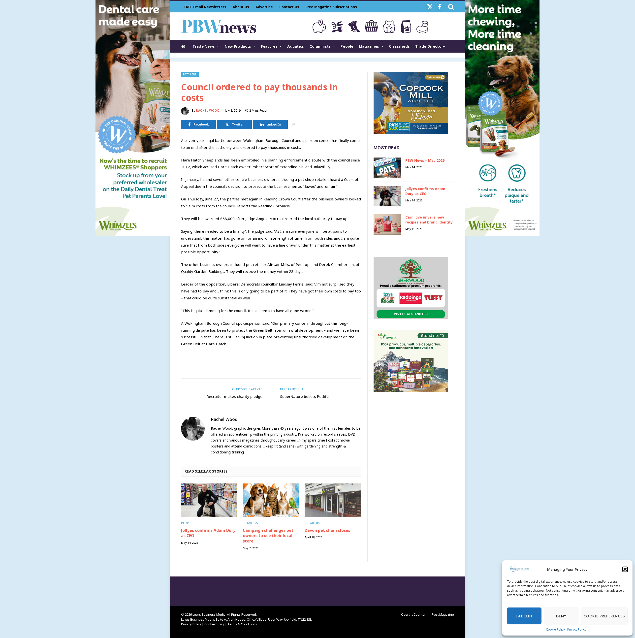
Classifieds (399, 46)
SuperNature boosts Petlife (304, 396)
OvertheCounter (413, 614)
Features (269, 46)
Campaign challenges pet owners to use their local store (268, 536)
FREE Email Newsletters (205, 6)
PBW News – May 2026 (424, 160)
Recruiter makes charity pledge (234, 396)
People (347, 46)
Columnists (320, 46)
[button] (625, 569)
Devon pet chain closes (327, 530)
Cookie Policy (555, 629)
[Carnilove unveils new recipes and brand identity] (387, 224)
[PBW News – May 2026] (387, 168)
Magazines (369, 46)
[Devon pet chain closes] (333, 500)
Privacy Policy (576, 629)
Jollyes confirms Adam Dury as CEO (208, 533)
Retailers (190, 74)
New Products (238, 46)
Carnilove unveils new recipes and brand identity (429, 219)
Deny (561, 615)
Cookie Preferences (604, 615)
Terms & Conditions (242, 624)
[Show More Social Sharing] (294, 124)
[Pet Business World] (218, 26)
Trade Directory (430, 46)
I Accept (524, 615)
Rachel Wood (208, 110)
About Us (241, 6)
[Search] (450, 6)
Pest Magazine (443, 614)
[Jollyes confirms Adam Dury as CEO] (209, 500)
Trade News (203, 46)
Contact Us (289, 6)
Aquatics (295, 46)
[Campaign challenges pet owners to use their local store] (271, 500)
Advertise (264, 6)
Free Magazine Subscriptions (331, 6)
